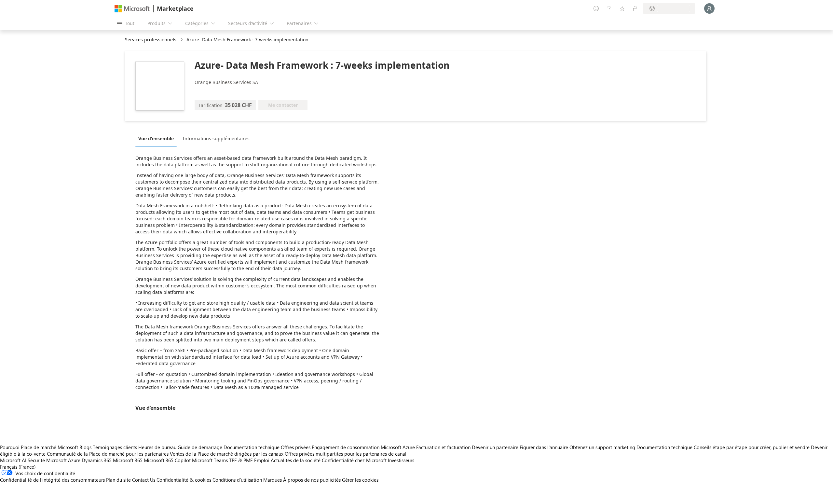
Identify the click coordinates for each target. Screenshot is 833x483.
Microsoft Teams (210, 460)
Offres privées (295, 447)
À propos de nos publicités (312, 479)
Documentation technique (252, 447)
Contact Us (143, 479)
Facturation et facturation (443, 447)
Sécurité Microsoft (47, 460)
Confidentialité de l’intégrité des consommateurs (52, 479)
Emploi (261, 460)
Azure (74, 460)
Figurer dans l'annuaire (544, 447)
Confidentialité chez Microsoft (354, 460)
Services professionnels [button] (150, 39)
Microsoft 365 (128, 460)
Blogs (85, 447)
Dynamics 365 (97, 460)
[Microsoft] (132, 8)
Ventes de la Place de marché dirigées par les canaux (226, 453)
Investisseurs (401, 460)
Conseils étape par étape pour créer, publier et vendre (752, 447)
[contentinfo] (182, 39)
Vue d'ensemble (156, 138)
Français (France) (18, 466)
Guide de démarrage (200, 447)
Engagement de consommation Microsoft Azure (364, 447)
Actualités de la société (296, 460)
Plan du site (118, 479)
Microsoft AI (13, 460)
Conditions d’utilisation (237, 479)
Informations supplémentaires (216, 138)
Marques (272, 479)
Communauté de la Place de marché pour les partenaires (108, 453)
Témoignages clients (115, 447)
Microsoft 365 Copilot (167, 460)
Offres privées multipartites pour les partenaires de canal (345, 453)
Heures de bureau (157, 447)
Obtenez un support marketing (602, 447)
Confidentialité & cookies (184, 479)
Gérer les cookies (360, 479)
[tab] (157, 138)
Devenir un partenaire (495, 447)
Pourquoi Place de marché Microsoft (39, 447)
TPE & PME (241, 460)
